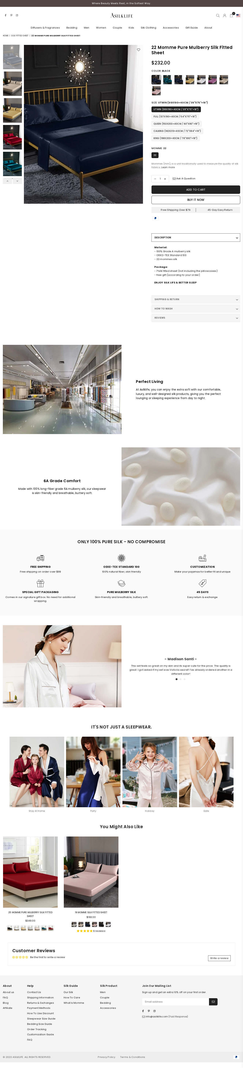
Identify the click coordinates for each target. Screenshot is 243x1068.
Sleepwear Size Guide (41, 1018)
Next (139, 124)
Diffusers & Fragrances (45, 27)
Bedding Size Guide (39, 1024)
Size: (179, 102)
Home (5, 35)
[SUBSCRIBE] (213, 1001)
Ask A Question (185, 178)
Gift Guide (191, 27)
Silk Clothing (148, 27)
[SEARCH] (218, 15)
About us (8, 992)
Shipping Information (40, 997)
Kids (131, 27)
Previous (27, 124)
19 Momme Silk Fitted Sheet (91, 912)
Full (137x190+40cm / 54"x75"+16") (175, 116)
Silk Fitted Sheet (19, 35)
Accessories (171, 27)
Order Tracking (37, 1029)
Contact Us (34, 992)
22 (155, 155)
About (208, 27)
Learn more (168, 167)
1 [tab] (177, 679)
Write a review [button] (219, 958)
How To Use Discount (40, 1013)
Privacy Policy (106, 1057)
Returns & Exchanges (40, 1003)
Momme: (158, 148)
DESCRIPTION (163, 237)
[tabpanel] (181, 666)
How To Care (72, 997)
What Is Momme (74, 1003)
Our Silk (68, 992)
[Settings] (237, 15)
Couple (117, 27)
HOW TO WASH (164, 308)
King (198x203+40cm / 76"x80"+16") (176, 138)
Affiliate (7, 1008)
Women (101, 27)
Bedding (71, 27)
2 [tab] (181, 679)
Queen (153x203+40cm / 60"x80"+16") (177, 123)
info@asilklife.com (157, 1016)
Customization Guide (40, 1034)
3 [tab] (185, 679)
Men (86, 27)
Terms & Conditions (132, 1057)
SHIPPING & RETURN (167, 299)
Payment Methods (38, 1008)
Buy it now (195, 200)
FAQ (5, 997)
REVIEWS (160, 317)
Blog (6, 1003)
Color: (160, 71)
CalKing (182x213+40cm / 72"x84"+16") (177, 131)
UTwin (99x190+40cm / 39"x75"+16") (176, 109)
